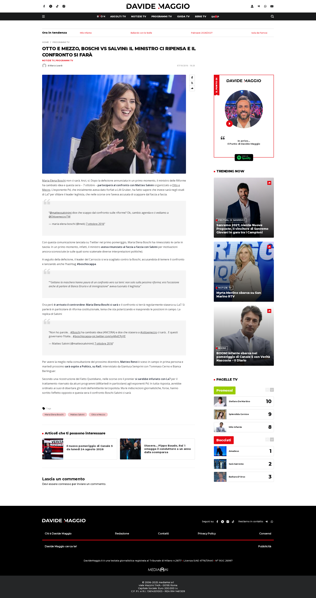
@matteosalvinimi (61, 212)
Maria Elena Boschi (54, 180)
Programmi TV (161, 16)
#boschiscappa (82, 336)
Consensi (265, 533)
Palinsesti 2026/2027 (201, 33)
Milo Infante (86, 33)
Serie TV (200, 16)
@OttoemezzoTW (59, 216)
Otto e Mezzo (98, 414)
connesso (64, 484)
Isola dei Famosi (259, 33)
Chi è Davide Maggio (58, 533)
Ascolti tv (118, 16)
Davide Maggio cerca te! (61, 546)
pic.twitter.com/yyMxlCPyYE (109, 336)
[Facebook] (192, 77)
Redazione (122, 533)
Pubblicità (264, 546)
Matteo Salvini (77, 414)
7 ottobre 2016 (95, 224)
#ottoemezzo (148, 332)
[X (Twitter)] (192, 83)
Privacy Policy (207, 533)
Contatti (163, 533)
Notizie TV (138, 16)
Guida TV (183, 16)
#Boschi (75, 332)
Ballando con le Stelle (141, 33)
